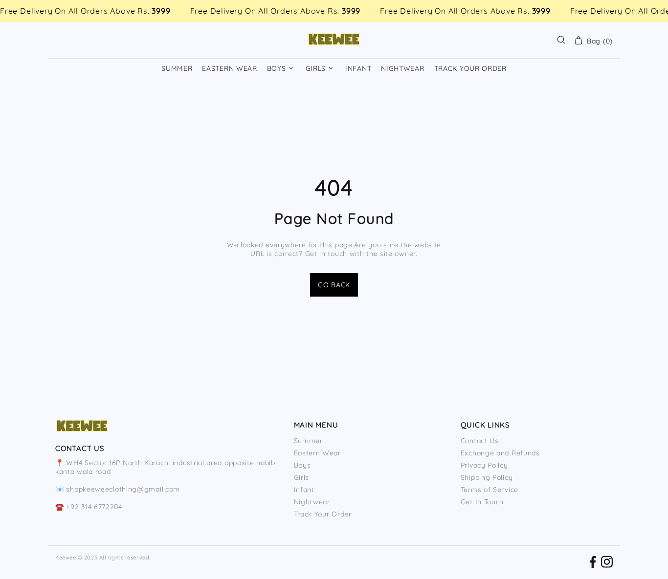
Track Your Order (323, 514)
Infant (304, 489)
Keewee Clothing (334, 40)
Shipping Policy (487, 477)
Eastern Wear (317, 453)
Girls (302, 477)
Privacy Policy (484, 465)
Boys (302, 465)
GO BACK (334, 284)
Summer (308, 440)
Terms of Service (489, 489)
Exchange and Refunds (500, 453)
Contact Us (480, 440)
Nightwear (312, 501)
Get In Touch (482, 501)
